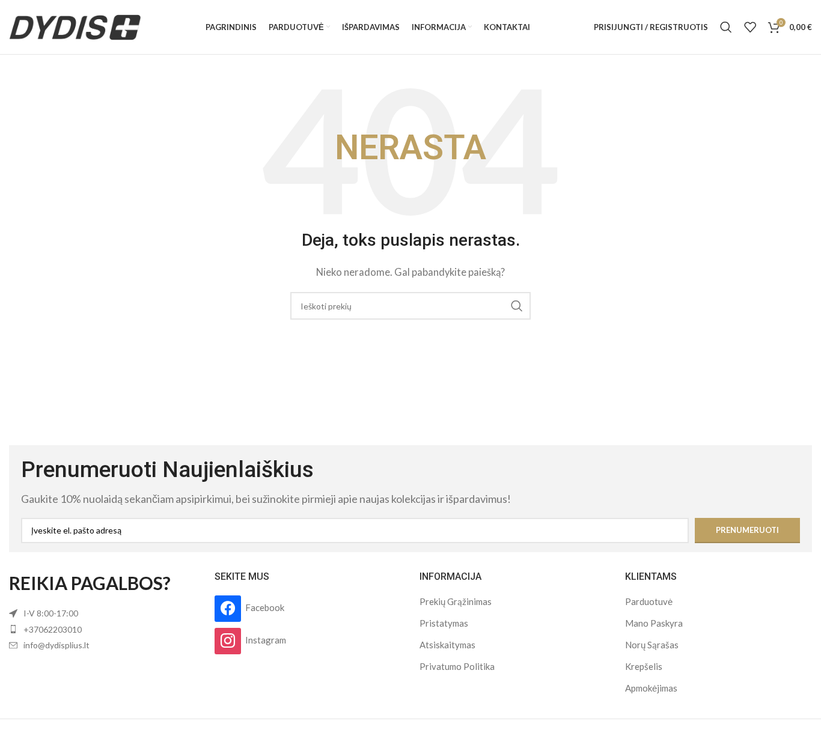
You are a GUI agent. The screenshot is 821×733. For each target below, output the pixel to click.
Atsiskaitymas (447, 644)
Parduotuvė (649, 601)
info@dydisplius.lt (56, 645)
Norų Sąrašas (652, 644)
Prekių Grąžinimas (456, 601)
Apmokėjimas (651, 688)
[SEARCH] (517, 306)
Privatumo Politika (457, 666)
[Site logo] (75, 25)
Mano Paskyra (654, 623)
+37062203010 (52, 629)
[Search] (726, 27)
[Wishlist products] (750, 27)
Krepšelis (643, 666)
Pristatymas (444, 623)
